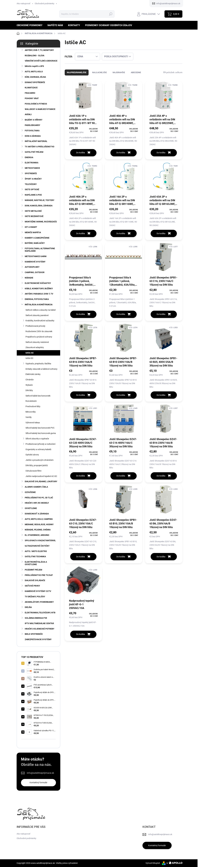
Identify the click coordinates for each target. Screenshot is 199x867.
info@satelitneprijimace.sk (40, 773)
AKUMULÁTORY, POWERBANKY (39, 602)
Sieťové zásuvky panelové (37, 315)
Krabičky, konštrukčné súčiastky (39, 320)
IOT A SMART (31, 227)
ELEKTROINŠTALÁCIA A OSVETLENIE (36, 563)
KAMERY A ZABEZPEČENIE (37, 238)
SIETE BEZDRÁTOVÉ (34, 216)
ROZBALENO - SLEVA (34, 55)
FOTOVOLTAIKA (32, 130)
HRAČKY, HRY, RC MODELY (37, 503)
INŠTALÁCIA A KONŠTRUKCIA (38, 304)
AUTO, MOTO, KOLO (34, 71)
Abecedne (136, 72)
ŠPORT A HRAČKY (33, 179)
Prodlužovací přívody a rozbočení (40, 444)
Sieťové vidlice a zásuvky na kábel (40, 310)
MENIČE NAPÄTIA (33, 232)
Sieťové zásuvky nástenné (37, 342)
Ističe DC (29, 358)
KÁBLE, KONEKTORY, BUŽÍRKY (39, 288)
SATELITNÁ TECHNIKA (35, 556)
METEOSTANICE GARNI (35, 256)
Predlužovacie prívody (35, 326)
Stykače (29, 385)
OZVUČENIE (30, 492)
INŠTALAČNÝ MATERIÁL (36, 141)
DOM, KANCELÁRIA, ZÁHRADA (38, 205)
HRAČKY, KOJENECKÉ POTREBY (39, 629)
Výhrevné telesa (32, 422)
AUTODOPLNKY (32, 267)
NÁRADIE (29, 278)
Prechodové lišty (32, 406)
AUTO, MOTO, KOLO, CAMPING (39, 519)
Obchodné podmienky (44, 3)
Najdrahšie (119, 72)
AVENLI (28, 114)
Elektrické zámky (32, 374)
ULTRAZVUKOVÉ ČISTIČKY (37, 546)
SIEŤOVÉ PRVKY (32, 586)
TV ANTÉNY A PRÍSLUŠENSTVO (39, 146)
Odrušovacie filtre (33, 471)
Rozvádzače (31, 401)
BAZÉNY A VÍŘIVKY (33, 120)
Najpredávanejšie (76, 72)
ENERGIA (29, 157)
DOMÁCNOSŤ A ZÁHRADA (37, 513)
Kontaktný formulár (38, 782)
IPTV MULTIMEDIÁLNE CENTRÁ (39, 623)
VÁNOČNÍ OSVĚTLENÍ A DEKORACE (41, 61)
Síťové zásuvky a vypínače (37, 438)
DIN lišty (29, 390)
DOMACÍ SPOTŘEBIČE (35, 82)
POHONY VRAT (32, 98)
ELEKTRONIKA (31, 162)
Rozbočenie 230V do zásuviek (38, 331)
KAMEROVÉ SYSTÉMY (35, 262)
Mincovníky (30, 412)
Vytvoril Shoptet (153, 863)
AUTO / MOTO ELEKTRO (36, 551)
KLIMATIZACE (31, 87)
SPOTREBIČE (31, 173)
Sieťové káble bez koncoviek (37, 396)
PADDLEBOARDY (32, 125)
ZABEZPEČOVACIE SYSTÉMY (38, 639)
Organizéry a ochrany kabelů (38, 449)
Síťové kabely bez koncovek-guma (40, 433)
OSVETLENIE (31, 508)
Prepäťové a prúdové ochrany (38, 337)
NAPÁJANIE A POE (33, 195)
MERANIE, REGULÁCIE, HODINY (39, 524)
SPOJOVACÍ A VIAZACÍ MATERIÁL (40, 540)
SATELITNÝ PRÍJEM (34, 152)
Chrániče (29, 379)
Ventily (28, 417)
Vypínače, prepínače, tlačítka (38, 363)
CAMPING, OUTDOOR (34, 272)
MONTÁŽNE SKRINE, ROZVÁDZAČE (41, 221)
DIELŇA (28, 607)
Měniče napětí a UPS (34, 66)
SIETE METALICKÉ (33, 211)
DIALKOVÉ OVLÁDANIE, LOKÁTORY (41, 481)
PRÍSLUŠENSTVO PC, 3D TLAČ (39, 497)
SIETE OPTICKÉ (32, 189)
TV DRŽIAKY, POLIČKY (35, 596)
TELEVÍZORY (31, 184)
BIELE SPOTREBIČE (34, 634)
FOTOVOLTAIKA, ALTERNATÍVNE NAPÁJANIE (40, 249)
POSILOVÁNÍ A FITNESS (36, 104)
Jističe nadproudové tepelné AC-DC (41, 476)
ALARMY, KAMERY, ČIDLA (36, 487)
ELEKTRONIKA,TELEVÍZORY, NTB (40, 612)
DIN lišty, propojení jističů (36, 465)
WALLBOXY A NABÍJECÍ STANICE (40, 109)
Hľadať (111, 14)
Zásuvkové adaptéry (34, 347)
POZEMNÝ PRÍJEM (33, 570)
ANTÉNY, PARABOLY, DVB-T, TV (39, 294)
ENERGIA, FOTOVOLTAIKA (37, 299)
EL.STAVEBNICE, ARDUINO (37, 535)
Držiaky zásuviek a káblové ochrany (41, 369)
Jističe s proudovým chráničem (39, 460)
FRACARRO (30, 93)
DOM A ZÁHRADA (33, 136)
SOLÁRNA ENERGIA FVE (36, 618)
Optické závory (32, 454)
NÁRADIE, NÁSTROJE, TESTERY (39, 200)
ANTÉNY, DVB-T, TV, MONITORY (39, 50)
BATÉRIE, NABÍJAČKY (35, 243)
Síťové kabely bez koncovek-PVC (39, 428)
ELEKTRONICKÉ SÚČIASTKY (38, 283)
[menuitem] (31, 25)
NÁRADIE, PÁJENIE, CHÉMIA (38, 530)
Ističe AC (29, 353)
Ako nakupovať (23, 3)
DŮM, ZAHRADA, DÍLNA (35, 77)
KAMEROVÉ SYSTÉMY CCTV (38, 591)
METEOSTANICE (32, 168)
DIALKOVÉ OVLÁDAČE (35, 580)
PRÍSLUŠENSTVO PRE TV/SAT (39, 575)
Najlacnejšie (99, 72)
